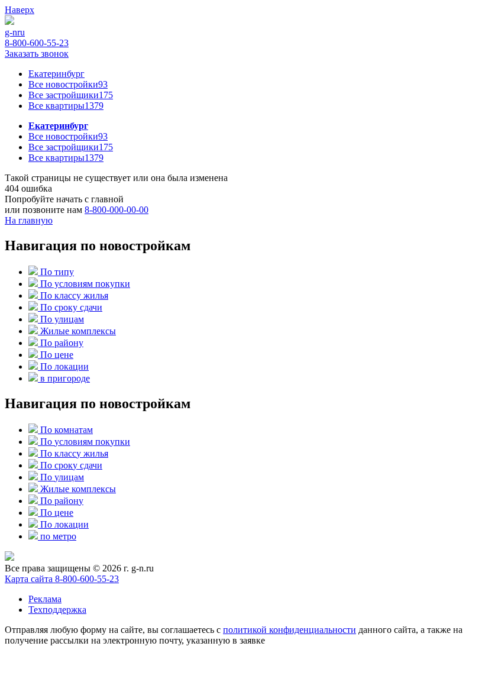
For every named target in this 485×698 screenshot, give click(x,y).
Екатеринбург (56, 74)
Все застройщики (70, 95)
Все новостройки (68, 84)
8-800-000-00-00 (116, 210)
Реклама (45, 599)
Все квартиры (66, 106)
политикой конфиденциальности (289, 630)
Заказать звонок (37, 54)
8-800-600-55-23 (37, 43)
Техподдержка (57, 610)
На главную (29, 220)
